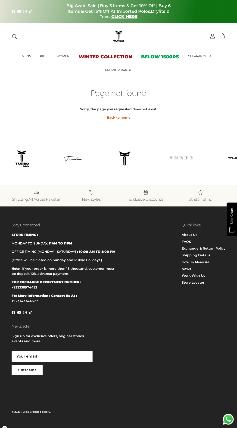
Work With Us (193, 275)
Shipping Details (196, 255)
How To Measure (195, 262)
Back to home (119, 117)
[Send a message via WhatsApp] (228, 419)
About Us (189, 235)
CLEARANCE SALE (201, 56)
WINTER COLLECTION (105, 57)
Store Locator (193, 282)
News (186, 269)
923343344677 (25, 301)
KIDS (43, 56)
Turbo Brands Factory (35, 411)
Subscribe (27, 370)
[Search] (14, 36)
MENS (26, 56)
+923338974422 (24, 287)
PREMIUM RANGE (118, 70)
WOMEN (63, 56)
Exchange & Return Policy (203, 248)
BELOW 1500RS (160, 57)
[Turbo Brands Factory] (118, 36)
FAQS (186, 242)
